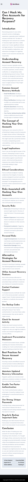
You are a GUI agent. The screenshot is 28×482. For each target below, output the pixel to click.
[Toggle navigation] (1, 4)
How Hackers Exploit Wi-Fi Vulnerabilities (8, 462)
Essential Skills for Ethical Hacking (20, 462)
